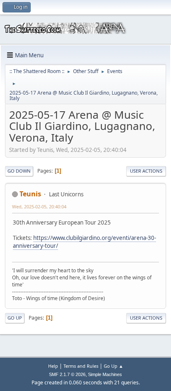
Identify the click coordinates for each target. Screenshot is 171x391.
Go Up (14, 318)
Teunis (30, 193)
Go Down (19, 171)
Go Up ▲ (113, 366)
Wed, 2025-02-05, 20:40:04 (39, 206)
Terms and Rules (81, 366)
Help (53, 366)
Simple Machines (105, 374)
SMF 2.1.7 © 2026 (67, 374)
